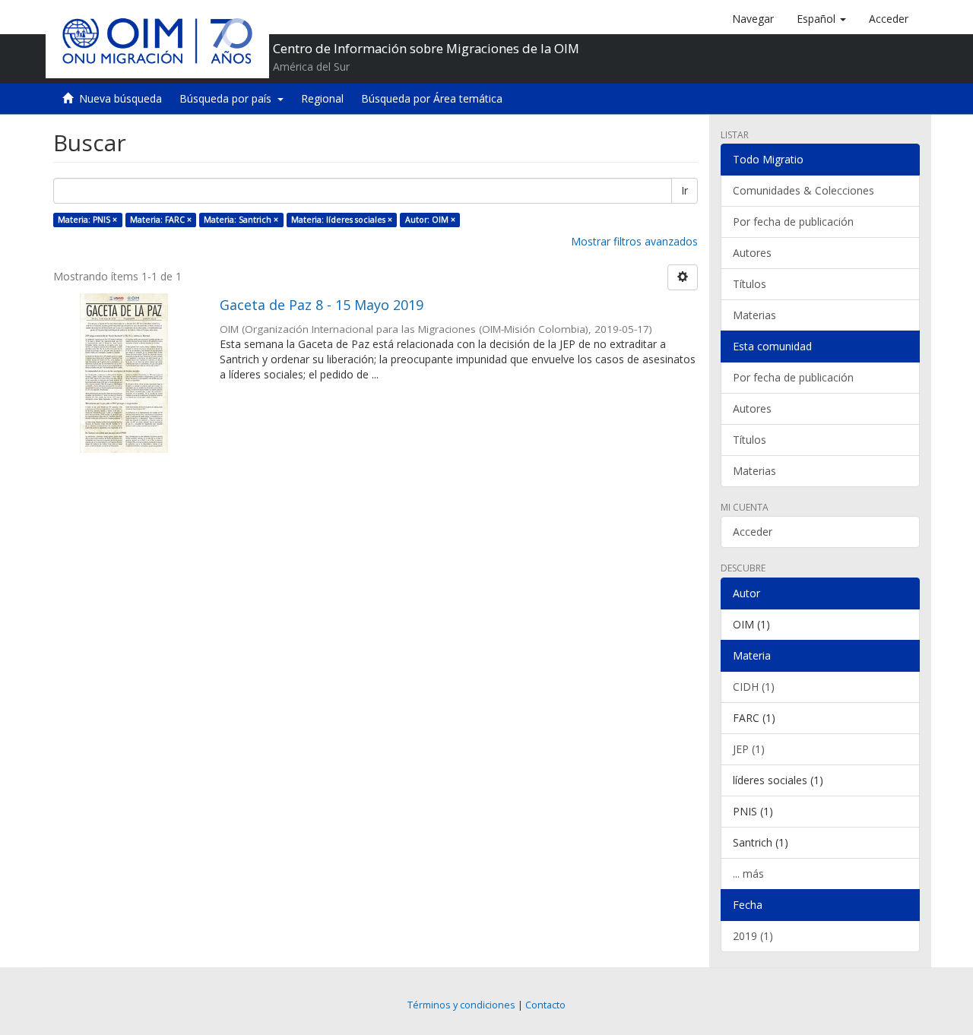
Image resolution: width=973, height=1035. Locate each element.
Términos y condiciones (461, 1005)
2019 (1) (753, 936)
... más (748, 873)
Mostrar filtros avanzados (634, 241)
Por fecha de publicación (793, 221)
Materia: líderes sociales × (341, 219)
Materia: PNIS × (87, 219)
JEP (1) (749, 749)
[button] (821, 19)
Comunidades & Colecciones (803, 190)
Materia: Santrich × (241, 219)
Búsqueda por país (228, 98)
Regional (322, 98)
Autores (752, 252)
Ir (684, 190)
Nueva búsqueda (120, 98)
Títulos (749, 284)
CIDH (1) (754, 686)
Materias (754, 315)
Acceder (752, 531)
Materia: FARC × (161, 219)
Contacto (545, 1005)
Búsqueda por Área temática (431, 98)
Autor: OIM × (430, 219)
